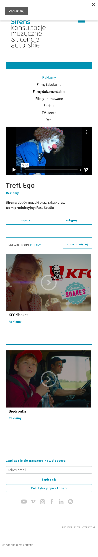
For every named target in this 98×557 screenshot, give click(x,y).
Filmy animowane (49, 98)
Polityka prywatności (49, 488)
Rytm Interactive (84, 527)
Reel (49, 119)
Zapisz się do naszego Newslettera (36, 460)
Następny (70, 220)
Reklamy (49, 77)
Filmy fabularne (49, 84)
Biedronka (17, 411)
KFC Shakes (18, 315)
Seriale (49, 105)
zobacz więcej (77, 244)
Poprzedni (27, 220)
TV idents (49, 112)
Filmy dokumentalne (49, 91)
